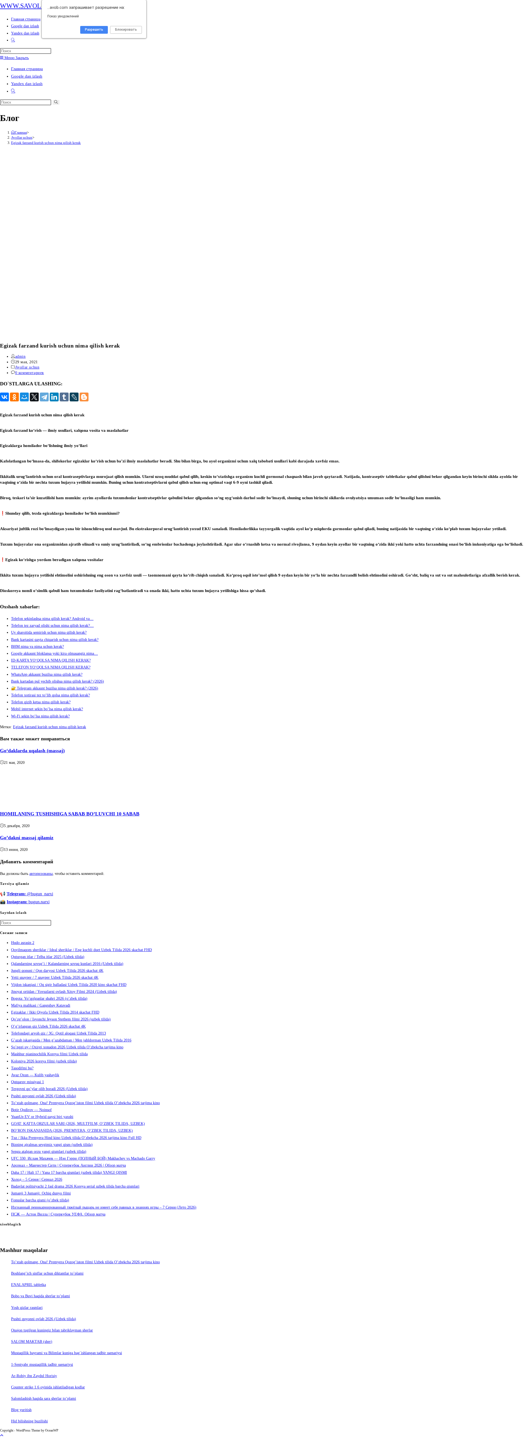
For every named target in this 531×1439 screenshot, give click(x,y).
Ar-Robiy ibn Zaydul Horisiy (34, 1376)
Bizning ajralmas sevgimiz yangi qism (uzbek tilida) (52, 1145)
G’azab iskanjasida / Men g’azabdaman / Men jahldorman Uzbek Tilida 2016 (71, 1040)
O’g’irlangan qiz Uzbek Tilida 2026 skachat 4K (48, 1026)
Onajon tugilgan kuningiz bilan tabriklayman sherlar (52, 1330)
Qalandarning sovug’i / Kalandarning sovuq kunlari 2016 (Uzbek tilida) (67, 964)
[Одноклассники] (14, 397)
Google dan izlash (26, 76)
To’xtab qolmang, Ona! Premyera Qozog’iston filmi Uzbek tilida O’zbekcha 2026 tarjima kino (85, 1103)
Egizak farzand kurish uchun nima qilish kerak (46, 143)
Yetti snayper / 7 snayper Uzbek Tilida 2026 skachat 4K (54, 977)
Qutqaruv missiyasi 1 (27, 1082)
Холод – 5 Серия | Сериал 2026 (36, 1179)
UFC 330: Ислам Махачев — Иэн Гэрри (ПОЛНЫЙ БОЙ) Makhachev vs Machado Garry (83, 1158)
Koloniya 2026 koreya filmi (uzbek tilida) (44, 1061)
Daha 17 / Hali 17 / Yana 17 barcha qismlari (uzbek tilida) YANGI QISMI (69, 1172)
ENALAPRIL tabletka (28, 1285)
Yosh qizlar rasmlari (27, 1308)
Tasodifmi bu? (22, 1068)
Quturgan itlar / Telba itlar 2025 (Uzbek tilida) (47, 957)
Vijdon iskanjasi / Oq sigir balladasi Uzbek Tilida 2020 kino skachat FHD (68, 985)
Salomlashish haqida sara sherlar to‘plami (43, 1398)
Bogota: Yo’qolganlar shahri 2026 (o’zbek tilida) (49, 998)
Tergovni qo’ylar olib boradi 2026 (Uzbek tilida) (49, 1089)
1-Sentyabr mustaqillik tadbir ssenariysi (42, 1364)
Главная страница (27, 69)
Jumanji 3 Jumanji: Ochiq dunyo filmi (41, 1193)
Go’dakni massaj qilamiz (26, 837)
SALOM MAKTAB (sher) (31, 1342)
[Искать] (56, 102)
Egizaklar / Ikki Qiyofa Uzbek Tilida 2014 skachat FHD (55, 1012)
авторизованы (41, 874)
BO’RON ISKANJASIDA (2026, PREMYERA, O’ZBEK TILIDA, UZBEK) (72, 1130)
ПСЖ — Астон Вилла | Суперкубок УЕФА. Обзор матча (58, 1214)
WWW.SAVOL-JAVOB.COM (40, 5)
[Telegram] (44, 397)
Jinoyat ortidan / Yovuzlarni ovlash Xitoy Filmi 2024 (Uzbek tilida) (64, 992)
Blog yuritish (21, 1410)
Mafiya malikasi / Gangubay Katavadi (40, 1005)
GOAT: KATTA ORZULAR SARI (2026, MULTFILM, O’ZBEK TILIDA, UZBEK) (78, 1124)
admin (20, 356)
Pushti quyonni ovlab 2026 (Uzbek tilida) (43, 1096)
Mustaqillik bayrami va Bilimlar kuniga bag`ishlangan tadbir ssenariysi (66, 1353)
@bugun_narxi (30, 893)
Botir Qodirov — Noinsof (31, 1110)
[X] (34, 397)
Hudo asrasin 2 (22, 943)
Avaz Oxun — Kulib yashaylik (35, 1075)
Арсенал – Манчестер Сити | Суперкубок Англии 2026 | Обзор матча (68, 1165)
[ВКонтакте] (4, 397)
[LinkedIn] (54, 397)
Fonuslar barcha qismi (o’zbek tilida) (40, 1200)
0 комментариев (29, 373)
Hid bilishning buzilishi (29, 1421)
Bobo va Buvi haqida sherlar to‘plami (40, 1296)
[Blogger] (84, 397)
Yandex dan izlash (27, 83)
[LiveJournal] (74, 397)
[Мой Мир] (24, 397)
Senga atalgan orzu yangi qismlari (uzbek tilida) (48, 1151)
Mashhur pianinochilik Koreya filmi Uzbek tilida (49, 1054)
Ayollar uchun (27, 367)
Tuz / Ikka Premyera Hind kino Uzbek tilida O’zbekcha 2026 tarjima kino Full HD (76, 1138)
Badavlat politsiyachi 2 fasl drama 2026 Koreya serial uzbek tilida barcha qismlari (75, 1186)
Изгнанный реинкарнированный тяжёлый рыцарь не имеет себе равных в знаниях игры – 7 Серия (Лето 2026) (103, 1207)
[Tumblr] (64, 397)
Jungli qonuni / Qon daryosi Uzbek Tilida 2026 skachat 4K (57, 971)
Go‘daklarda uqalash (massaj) (32, 750)
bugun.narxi (28, 901)
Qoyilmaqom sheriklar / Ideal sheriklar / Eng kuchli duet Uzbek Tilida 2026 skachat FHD (81, 950)
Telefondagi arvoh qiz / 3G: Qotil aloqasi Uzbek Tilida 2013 (58, 1033)
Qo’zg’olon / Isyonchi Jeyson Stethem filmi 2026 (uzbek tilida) (61, 1019)
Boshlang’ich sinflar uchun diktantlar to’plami (47, 1273)
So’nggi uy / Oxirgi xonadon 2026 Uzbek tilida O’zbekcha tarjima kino (67, 1047)
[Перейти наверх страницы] (1, 1435)
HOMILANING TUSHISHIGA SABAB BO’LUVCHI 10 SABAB (69, 814)
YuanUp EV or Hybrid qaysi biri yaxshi (42, 1117)
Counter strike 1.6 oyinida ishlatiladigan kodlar (48, 1387)
